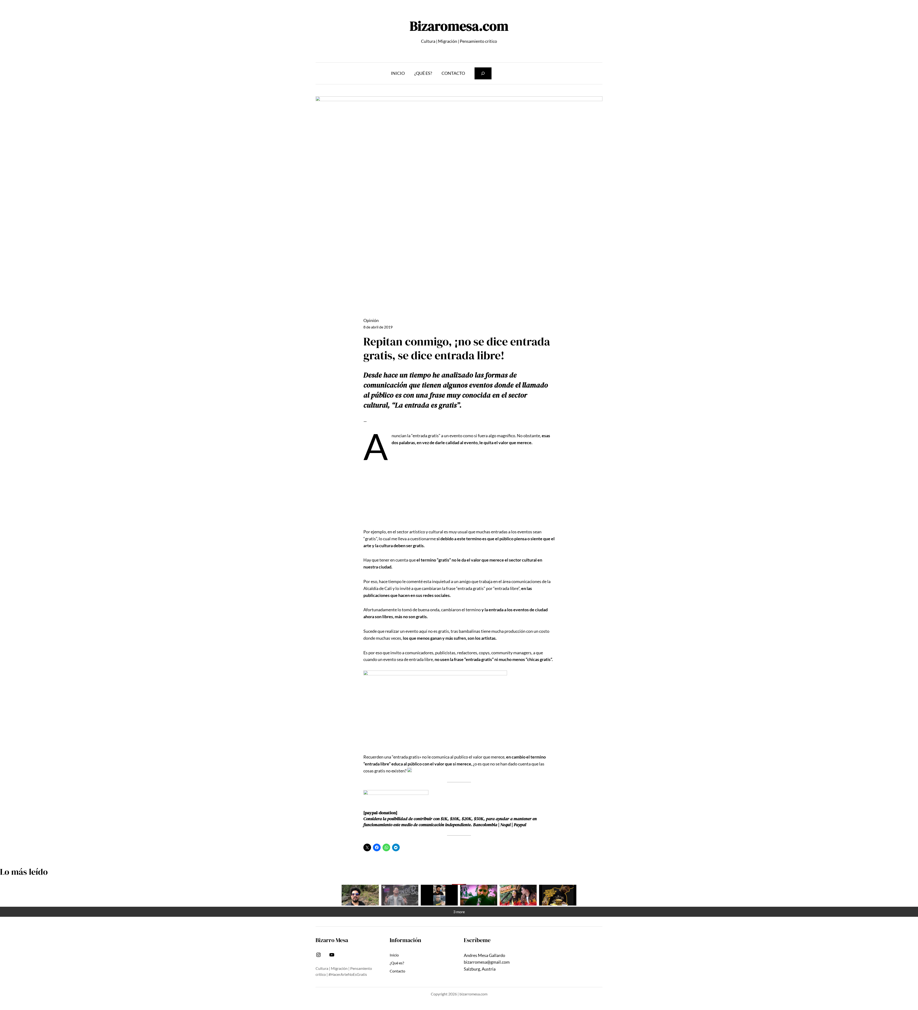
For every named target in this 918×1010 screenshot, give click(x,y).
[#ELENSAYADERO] (478, 895)
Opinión (371, 320)
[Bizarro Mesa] (360, 895)
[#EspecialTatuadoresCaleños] (399, 895)
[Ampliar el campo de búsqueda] (483, 73)
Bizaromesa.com (459, 26)
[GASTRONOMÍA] (557, 895)
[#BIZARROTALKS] (439, 895)
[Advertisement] (459, 492)
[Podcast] (518, 895)
